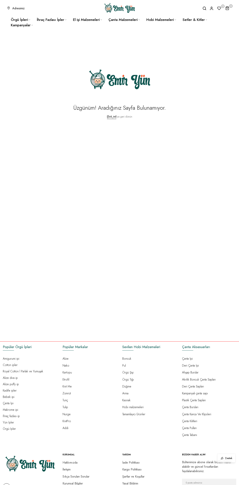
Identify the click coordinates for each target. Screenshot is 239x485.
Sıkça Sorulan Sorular (76, 476)
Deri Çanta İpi (190, 365)
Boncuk (126, 358)
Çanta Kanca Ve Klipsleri (196, 414)
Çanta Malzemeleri (123, 19)
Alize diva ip (10, 378)
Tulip (65, 407)
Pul (124, 365)
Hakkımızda (70, 462)
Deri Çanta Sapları (193, 386)
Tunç (65, 400)
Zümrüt (67, 393)
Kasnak (126, 400)
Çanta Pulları (189, 428)
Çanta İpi (8, 403)
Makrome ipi (10, 410)
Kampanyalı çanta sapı (195, 393)
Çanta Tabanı (189, 435)
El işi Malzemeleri (86, 19)
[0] (219, 8)
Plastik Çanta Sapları (194, 400)
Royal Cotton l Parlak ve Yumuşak (23, 371)
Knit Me (67, 386)
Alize (66, 358)
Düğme (126, 386)
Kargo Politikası (132, 469)
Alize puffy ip (11, 384)
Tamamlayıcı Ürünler (133, 414)
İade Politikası (131, 462)
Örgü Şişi (128, 372)
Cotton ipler (10, 365)
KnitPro (67, 421)
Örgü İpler (9, 429)
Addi (65, 428)
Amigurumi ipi (11, 358)
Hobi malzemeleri (133, 407)
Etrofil (66, 379)
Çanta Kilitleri (189, 421)
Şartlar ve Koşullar (133, 476)
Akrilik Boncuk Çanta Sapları (199, 379)
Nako (66, 365)
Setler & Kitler (194, 19)
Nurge (67, 414)
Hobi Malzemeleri (160, 19)
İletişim (67, 469)
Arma (125, 393)
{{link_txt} (111, 116)
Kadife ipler (10, 390)
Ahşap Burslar (190, 372)
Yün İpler (8, 422)
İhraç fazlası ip (11, 416)
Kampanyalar (21, 25)
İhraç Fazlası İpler (50, 19)
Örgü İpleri (19, 19)
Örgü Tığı (128, 379)
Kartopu (67, 372)
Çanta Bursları (190, 407)
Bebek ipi (8, 397)
